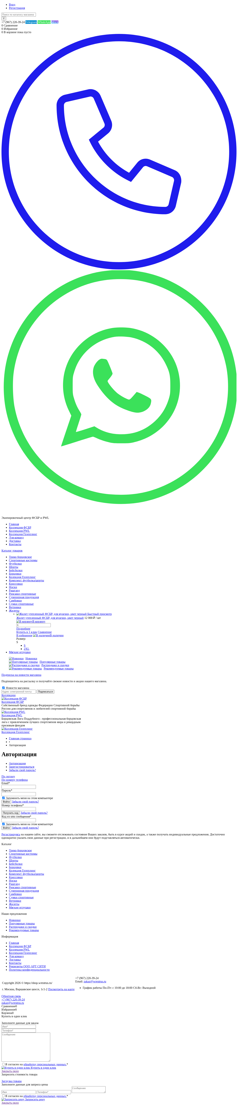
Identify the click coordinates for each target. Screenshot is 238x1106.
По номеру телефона (14, 779)
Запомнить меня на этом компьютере (29, 798)
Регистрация (17, 8)
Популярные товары (52, 661)
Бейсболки (15, 863)
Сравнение (45, 632)
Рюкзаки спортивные (22, 887)
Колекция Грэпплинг (22, 870)
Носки (13, 880)
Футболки (15, 857)
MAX (54, 22)
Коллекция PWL (19, 530)
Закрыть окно (10, 1071)
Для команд (16, 537)
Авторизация (17, 763)
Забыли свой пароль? (22, 770)
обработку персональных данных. (45, 1064)
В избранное (24, 635)
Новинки (31, 658)
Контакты (15, 544)
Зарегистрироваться (21, 766)
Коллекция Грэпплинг (23, 534)
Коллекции (8, 695)
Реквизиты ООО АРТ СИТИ (27, 966)
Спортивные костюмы (23, 853)
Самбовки (15, 894)
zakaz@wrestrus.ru (95, 981)
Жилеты (14, 904)
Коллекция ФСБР (20, 527)
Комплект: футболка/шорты (26, 873)
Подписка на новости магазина (21, 674)
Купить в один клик (43, 1067)
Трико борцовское (20, 850)
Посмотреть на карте (61, 989)
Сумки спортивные (21, 897)
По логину (8, 776)
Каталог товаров (11, 550)
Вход (12, 4)
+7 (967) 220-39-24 (13, 999)
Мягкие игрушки (20, 907)
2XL (26, 648)
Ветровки (15, 900)
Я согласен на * (36, 1064)
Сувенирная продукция (24, 890)
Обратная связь (11, 996)
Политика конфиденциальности (29, 969)
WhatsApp (44, 22)
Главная (14, 524)
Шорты (13, 860)
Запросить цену (34, 1099)
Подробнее (23, 628)
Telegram (31, 22)
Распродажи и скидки (55, 665)
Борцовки (15, 867)
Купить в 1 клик (26, 632)
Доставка (15, 540)
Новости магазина (17, 688)
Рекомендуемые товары (59, 668)
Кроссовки (16, 877)
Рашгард (14, 884)
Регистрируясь (10, 834)
